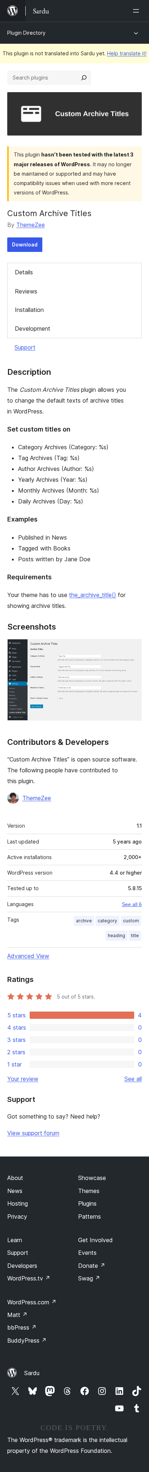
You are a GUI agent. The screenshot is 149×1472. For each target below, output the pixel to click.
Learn (14, 1240)
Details (24, 272)
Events (87, 1252)
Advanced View (28, 956)
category (107, 920)
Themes (88, 1190)
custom (131, 920)
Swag (89, 1278)
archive (84, 920)
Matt (17, 1314)
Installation (29, 309)
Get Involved (95, 1240)
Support (24, 347)
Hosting (17, 1203)
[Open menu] (137, 11)
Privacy (17, 1216)
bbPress (22, 1327)
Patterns (89, 1216)
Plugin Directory (26, 33)
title (135, 935)
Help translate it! (126, 53)
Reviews (26, 291)
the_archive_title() (92, 594)
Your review (22, 1078)
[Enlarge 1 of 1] (132, 648)
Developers (22, 1265)
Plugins (87, 1203)
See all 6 (132, 904)
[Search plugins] (84, 77)
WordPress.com (31, 1302)
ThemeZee (30, 224)
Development (32, 328)
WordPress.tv (28, 1278)
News (14, 1190)
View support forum (33, 1133)
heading (116, 935)
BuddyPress (27, 1340)
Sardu (31, 1373)
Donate (91, 1265)
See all (133, 1078)
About (15, 1177)
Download (25, 244)
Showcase (92, 1177)
